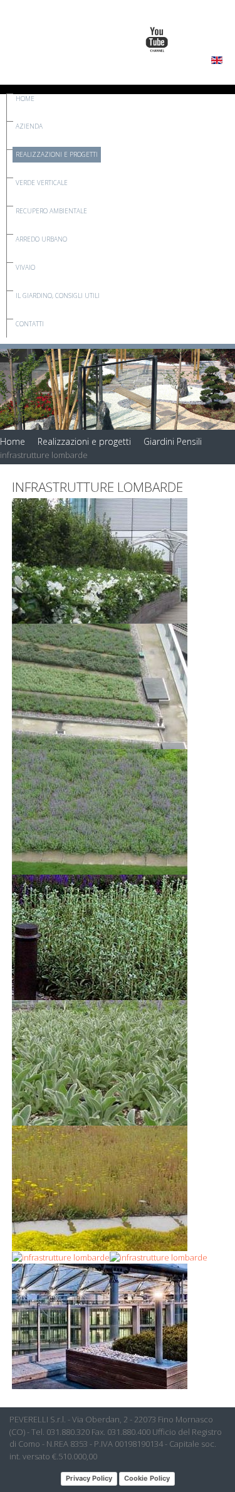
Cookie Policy (147, 1478)
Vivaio (25, 267)
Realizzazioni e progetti (57, 154)
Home (25, 98)
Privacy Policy (89, 1478)
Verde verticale (42, 182)
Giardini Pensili (173, 441)
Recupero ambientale (51, 210)
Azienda (29, 126)
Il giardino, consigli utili (58, 295)
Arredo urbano (41, 239)
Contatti (30, 323)
